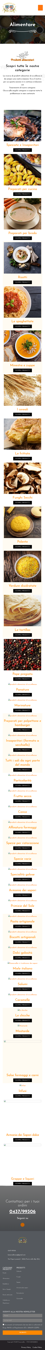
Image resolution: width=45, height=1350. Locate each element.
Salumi (22, 984)
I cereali (22, 409)
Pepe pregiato (23, 674)
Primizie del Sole (22, 906)
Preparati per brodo (22, 233)
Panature (22, 689)
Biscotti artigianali (23, 937)
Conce (22, 812)
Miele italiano (22, 968)
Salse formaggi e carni (22, 1075)
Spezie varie (22, 859)
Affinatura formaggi (23, 827)
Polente (22, 541)
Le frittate (22, 453)
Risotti (22, 277)
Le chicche (22, 1015)
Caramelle (22, 1000)
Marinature (22, 705)
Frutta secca (22, 796)
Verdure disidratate (22, 586)
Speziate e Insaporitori (22, 145)
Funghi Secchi (22, 497)
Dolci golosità (22, 953)
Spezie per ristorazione (22, 843)
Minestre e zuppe (22, 365)
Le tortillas (22, 630)
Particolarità (22, 780)
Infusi (22, 1091)
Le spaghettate (22, 321)
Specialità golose (22, 874)
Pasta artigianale (22, 921)
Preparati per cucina (22, 189)
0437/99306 (22, 1211)
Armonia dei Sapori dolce (22, 1135)
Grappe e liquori (22, 1178)
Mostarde (22, 1031)
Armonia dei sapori (22, 890)
